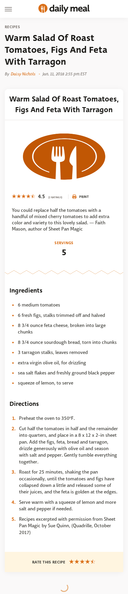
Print (84, 196)
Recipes (12, 27)
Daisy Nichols (23, 74)
